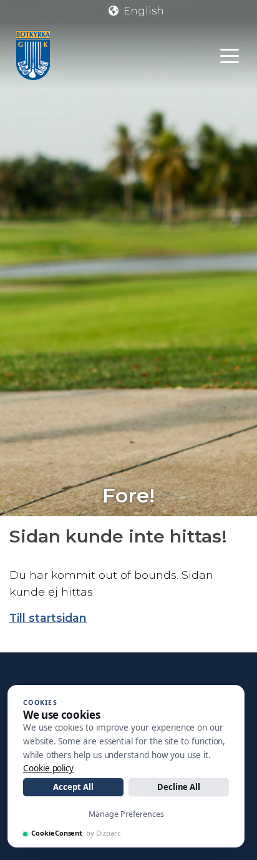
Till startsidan (48, 617)
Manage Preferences (126, 814)
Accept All (73, 786)
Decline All (178, 786)
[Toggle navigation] (229, 55)
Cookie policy (48, 768)
